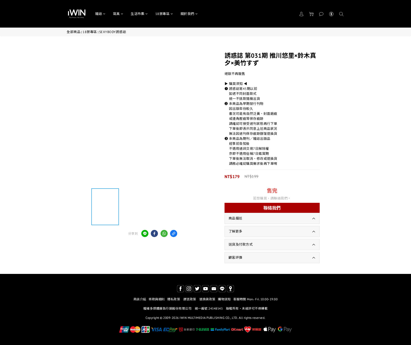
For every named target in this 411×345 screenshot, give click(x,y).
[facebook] (154, 233)
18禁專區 (162, 14)
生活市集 (137, 14)
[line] (144, 233)
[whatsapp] (164, 233)
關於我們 (187, 14)
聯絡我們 (272, 208)
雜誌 (98, 14)
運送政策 (189, 299)
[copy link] (173, 233)
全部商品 (73, 32)
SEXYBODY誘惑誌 (112, 32)
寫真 (116, 14)
